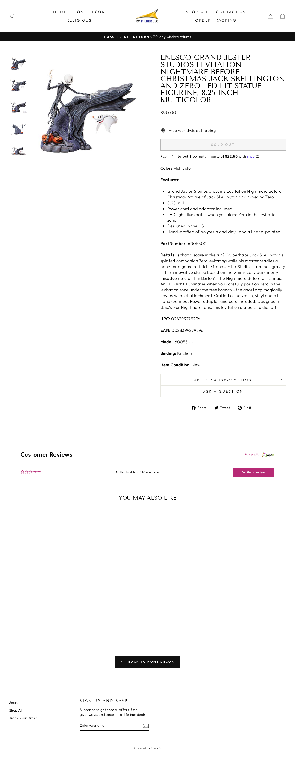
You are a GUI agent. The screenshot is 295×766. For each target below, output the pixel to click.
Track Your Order (23, 718)
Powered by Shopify (147, 748)
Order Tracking (216, 20)
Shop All (197, 11)
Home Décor (89, 11)
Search (15, 702)
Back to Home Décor (150, 661)
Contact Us (231, 11)
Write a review (253, 472)
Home (60, 11)
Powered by (253, 454)
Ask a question (223, 391)
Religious (79, 20)
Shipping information (223, 380)
